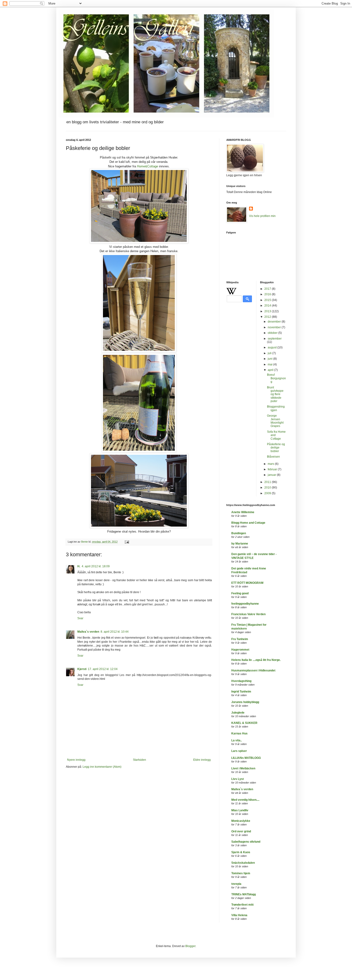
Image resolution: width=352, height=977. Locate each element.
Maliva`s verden (88, 631)
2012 (268, 316)
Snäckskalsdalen (243, 862)
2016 (268, 294)
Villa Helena (239, 915)
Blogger (190, 946)
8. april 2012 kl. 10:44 (115, 631)
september (275, 338)
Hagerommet (240, 649)
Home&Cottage (147, 166)
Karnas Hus (239, 733)
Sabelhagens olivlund (245, 841)
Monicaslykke (240, 821)
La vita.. (236, 740)
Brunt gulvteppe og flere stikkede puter (275, 394)
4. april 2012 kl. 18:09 (96, 566)
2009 (268, 493)
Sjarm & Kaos (240, 852)
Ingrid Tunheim (241, 691)
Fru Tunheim (239, 639)
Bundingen (238, 533)
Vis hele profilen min (262, 216)
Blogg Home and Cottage (248, 522)
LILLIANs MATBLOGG (246, 758)
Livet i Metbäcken (243, 768)
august (272, 347)
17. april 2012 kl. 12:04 (103, 669)
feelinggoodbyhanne (245, 603)
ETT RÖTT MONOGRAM (247, 583)
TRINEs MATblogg (243, 894)
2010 (268, 487)
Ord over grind (241, 831)
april (271, 370)
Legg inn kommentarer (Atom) (102, 766)
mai (270, 364)
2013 (268, 311)
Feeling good (240, 593)
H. (78, 566)
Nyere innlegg (76, 759)
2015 (268, 300)
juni (270, 358)
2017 (268, 288)
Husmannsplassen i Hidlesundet (253, 670)
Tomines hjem (240, 873)
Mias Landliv (239, 810)
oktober (273, 333)
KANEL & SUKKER (244, 723)
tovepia (236, 884)
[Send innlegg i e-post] (127, 541)
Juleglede (237, 712)
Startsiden (139, 759)
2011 (268, 482)
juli (270, 353)
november (275, 327)
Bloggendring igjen (276, 408)
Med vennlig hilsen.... (245, 799)
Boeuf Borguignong (276, 378)
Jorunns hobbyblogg (245, 702)
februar (273, 469)
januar (272, 475)
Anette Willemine (242, 512)
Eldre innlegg (202, 759)
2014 (268, 305)
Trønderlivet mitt (242, 904)
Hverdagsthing (241, 681)
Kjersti (81, 669)
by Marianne (239, 543)
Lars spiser (239, 751)
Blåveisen (273, 456)
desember (275, 321)
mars (271, 464)
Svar (80, 618)
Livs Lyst (237, 779)
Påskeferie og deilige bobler (276, 448)
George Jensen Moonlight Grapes (275, 421)
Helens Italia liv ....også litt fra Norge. (256, 660)
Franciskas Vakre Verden (248, 614)
